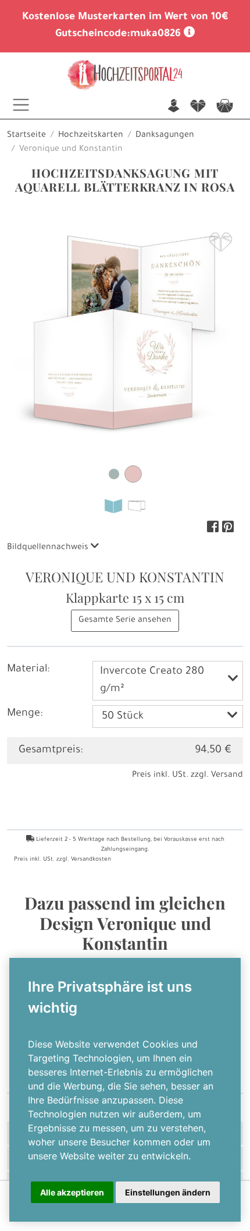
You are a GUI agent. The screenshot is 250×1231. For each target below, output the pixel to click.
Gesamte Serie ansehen (125, 620)
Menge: (24, 714)
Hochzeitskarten (90, 135)
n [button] (173, 107)
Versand (227, 775)
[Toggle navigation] (21, 105)
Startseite (26, 135)
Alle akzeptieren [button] (72, 1192)
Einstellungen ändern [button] (167, 1192)
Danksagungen (164, 135)
